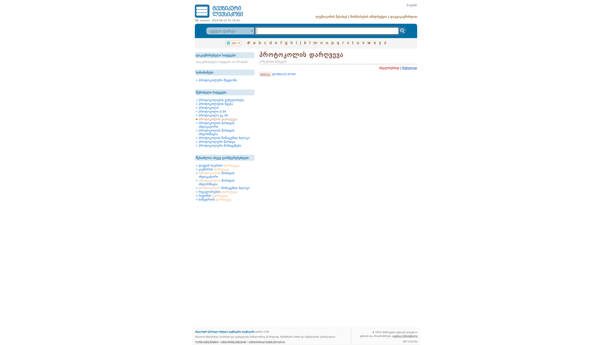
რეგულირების (218, 192)
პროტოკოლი (209, 107)
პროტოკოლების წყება (216, 104)
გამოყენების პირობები (233, 341)
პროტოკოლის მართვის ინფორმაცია (217, 132)
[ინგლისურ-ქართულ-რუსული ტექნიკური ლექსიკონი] (219, 17)
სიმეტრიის (215, 199)
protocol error (284, 74)
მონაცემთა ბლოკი (224, 188)
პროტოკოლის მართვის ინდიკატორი (217, 124)
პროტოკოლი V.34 (212, 111)
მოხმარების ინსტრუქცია (368, 16)
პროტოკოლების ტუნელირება (221, 100)
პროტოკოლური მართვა (217, 142)
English (412, 5)
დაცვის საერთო (219, 165)
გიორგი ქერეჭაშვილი (404, 335)
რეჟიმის (213, 195)
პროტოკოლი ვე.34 (213, 115)
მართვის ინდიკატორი (217, 174)
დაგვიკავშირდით (403, 16)
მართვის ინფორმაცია (217, 182)
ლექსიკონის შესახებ (331, 16)
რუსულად (409, 68)
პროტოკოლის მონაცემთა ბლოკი (224, 138)
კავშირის (214, 169)
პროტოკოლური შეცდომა (218, 80)
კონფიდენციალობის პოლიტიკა (266, 341)
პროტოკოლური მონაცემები (220, 145)
